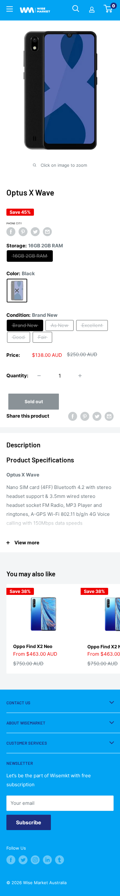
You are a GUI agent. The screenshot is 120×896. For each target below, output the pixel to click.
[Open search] (75, 8)
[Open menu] (9, 9)
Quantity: (17, 375)
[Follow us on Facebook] (10, 859)
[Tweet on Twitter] (35, 231)
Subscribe (28, 822)
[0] (108, 10)
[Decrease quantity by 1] (39, 375)
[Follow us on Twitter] (23, 859)
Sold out (34, 401)
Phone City (14, 223)
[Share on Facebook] (10, 231)
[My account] (92, 10)
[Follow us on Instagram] (35, 859)
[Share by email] (47, 231)
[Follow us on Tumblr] (59, 859)
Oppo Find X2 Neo (32, 646)
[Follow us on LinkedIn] (47, 859)
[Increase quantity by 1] (80, 375)
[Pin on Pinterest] (23, 231)
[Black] (17, 290)
